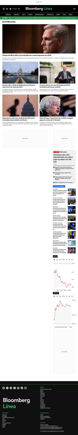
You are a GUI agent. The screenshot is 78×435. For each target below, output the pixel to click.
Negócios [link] (8, 14)
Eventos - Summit (44, 424)
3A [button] (69, 259)
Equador (42, 400)
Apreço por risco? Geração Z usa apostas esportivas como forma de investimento (60, 219)
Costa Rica (42, 404)
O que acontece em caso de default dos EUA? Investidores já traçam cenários (55, 86)
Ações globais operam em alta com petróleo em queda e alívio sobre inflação (63, 178)
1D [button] (54, 259)
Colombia (42, 394)
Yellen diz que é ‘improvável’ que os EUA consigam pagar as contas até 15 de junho (56, 119)
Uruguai (42, 402)
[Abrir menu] (3, 9)
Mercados (63, 152)
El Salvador (42, 405)
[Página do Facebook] (3, 388)
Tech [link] (64, 14)
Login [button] (74, 8)
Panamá (42, 401)
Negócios (4, 415)
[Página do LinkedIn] (18, 388)
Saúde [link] (58, 14)
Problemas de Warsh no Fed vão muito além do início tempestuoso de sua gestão (59, 251)
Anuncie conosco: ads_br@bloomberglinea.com (51, 428)
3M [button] (60, 259)
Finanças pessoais (6, 423)
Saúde (3, 425)
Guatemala (42, 406)
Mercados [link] (16, 14)
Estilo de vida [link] (50, 14)
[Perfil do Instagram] (14, 388)
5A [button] (72, 259)
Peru (41, 398)
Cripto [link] (70, 14)
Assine (41, 415)
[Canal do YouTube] (11, 388)
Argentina (42, 393)
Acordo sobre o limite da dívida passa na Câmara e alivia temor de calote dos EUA (18, 86)
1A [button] (66, 259)
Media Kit (42, 419)
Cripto (3, 427)
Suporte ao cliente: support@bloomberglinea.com (51, 427)
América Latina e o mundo (46, 389)
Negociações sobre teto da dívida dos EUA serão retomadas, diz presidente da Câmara (18, 119)
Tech (3, 419)
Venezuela (42, 396)
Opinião (4, 424)
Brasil (41, 390)
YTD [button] (63, 259)
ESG (3, 421)
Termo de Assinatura (44, 416)
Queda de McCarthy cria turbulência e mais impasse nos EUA (26, 55)
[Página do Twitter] (7, 388)
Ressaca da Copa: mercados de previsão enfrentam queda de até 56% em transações (60, 244)
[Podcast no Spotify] (25, 388)
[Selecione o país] (19, 9)
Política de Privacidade (45, 417)
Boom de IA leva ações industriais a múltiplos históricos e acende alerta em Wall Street (27, 18)
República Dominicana (45, 408)
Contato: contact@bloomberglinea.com (49, 426)
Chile (41, 397)
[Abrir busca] (7, 9)
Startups (4, 420)
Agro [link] (23, 14)
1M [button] (57, 259)
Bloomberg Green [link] (39, 14)
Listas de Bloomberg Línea (8, 417)
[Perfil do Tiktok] (22, 388)
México (42, 392)
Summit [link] (30, 14)
